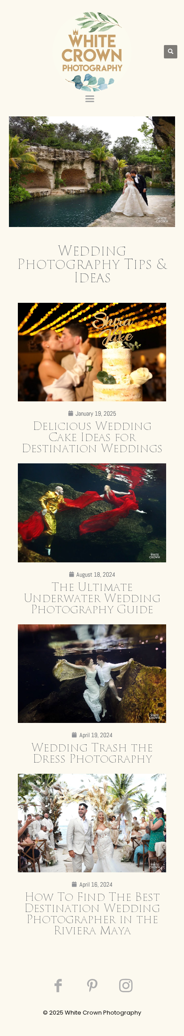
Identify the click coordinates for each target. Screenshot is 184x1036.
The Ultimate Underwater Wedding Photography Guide (92, 598)
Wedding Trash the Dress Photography (92, 754)
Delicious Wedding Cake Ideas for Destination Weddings (92, 437)
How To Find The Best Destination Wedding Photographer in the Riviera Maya (92, 914)
